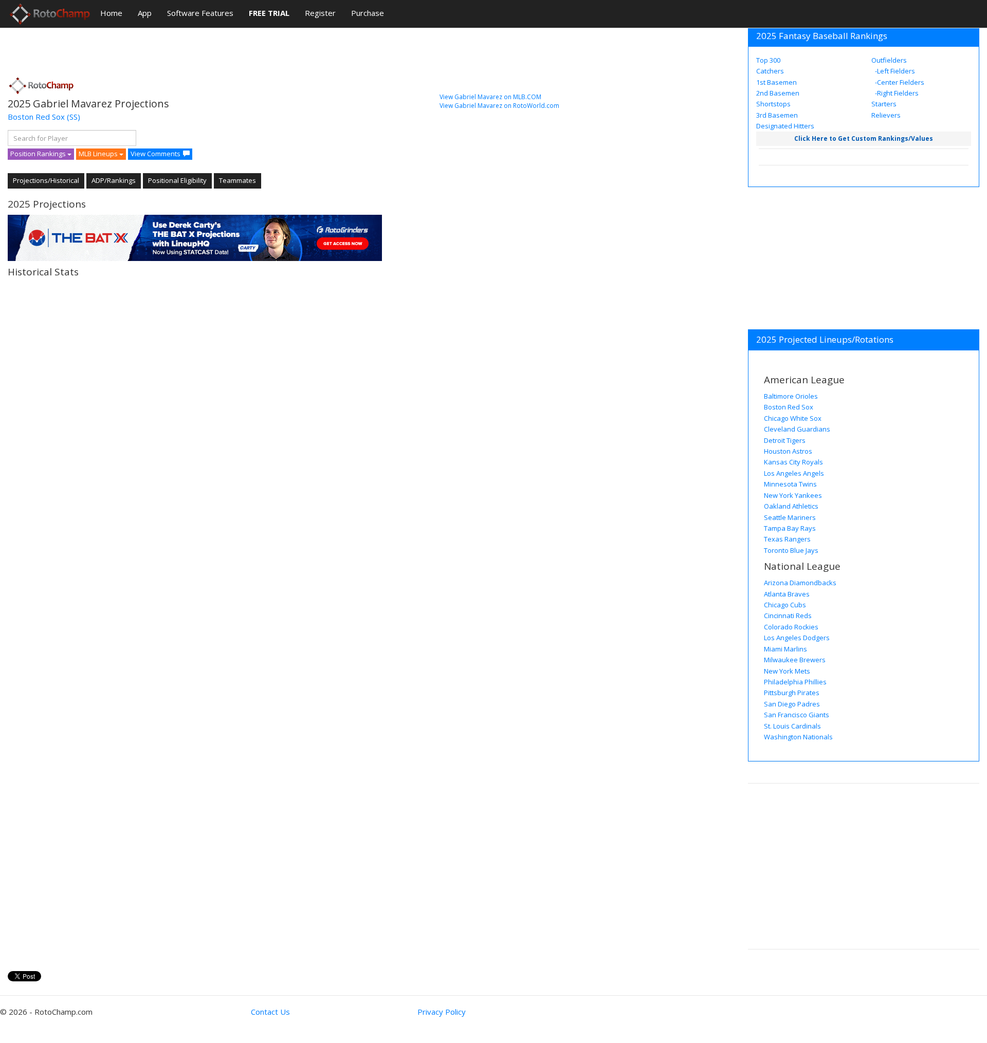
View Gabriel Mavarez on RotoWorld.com (499, 105)
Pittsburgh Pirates (791, 692)
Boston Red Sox (36, 116)
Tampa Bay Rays (790, 528)
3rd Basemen (777, 115)
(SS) (73, 116)
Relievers (886, 115)
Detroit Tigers (785, 440)
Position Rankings (38, 153)
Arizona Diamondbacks (800, 582)
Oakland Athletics (791, 506)
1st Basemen (776, 82)
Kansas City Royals (793, 462)
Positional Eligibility (177, 180)
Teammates (237, 180)
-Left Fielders (894, 71)
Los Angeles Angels (794, 473)
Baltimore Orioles (791, 396)
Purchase (367, 13)
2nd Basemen (777, 93)
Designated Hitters (785, 126)
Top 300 (768, 60)
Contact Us (270, 1012)
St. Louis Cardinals (792, 726)
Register (320, 13)
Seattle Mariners (790, 517)
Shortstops (773, 103)
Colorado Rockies (791, 626)
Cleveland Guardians (797, 429)
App (145, 13)
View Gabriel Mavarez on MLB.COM (490, 96)
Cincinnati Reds (788, 615)
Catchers (770, 71)
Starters (884, 103)
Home (111, 13)
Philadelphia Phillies (795, 681)
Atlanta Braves (787, 594)
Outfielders (889, 60)
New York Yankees (793, 495)
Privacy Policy (441, 1012)
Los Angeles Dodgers (797, 637)
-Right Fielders (896, 93)
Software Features (200, 13)
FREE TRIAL (269, 13)
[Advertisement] (195, 49)
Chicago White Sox (792, 418)
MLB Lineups (99, 153)
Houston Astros (788, 451)
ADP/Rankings (114, 180)
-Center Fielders (898, 82)
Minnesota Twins (790, 484)
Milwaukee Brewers (795, 659)
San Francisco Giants (796, 714)
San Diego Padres (792, 704)
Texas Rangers (787, 539)
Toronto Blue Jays (791, 550)
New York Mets (787, 671)
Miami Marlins (785, 649)
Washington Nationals (798, 736)
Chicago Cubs (785, 604)
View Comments (155, 153)
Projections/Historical (46, 180)
